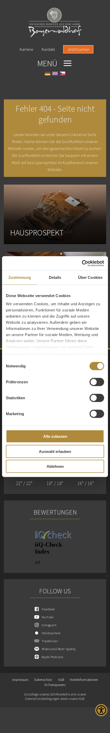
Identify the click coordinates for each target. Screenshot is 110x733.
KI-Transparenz (55, 685)
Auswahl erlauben (55, 451)
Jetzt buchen (78, 49)
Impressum (20, 680)
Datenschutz (43, 680)
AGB (61, 680)
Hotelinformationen (84, 680)
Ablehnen (55, 466)
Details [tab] (55, 277)
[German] (47, 74)
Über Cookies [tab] (90, 277)
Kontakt (48, 49)
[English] (55, 74)
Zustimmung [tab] (19, 277)
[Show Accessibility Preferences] (101, 710)
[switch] (97, 382)
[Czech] (62, 74)
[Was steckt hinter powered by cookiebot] (81, 263)
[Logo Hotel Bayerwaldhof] (55, 23)
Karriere (26, 49)
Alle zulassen (55, 436)
